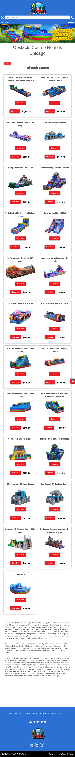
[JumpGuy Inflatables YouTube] (37, 745)
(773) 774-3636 (68, 22)
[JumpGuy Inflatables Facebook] (32, 745)
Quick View (20, 103)
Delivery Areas (36, 713)
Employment (52, 713)
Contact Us (62, 713)
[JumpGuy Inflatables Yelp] (42, 745)
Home (11, 713)
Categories (26, 713)
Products (18, 713)
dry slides (45, 644)
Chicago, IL (14, 667)
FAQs (44, 713)
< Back (8, 63)
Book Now (14, 111)
